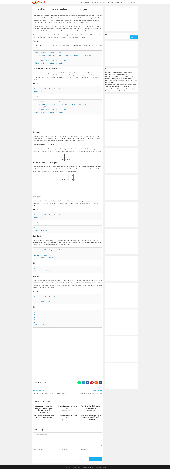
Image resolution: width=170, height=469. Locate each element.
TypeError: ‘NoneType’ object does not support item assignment (91, 418)
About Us (104, 467)
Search (107, 34)
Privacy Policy (86, 467)
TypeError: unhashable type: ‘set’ (67, 417)
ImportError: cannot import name (67, 407)
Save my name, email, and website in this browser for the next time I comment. (58, 454)
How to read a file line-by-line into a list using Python (44, 417)
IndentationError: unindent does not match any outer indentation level (44, 408)
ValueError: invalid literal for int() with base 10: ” (90, 407)
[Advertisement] (67, 121)
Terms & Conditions (96, 467)
